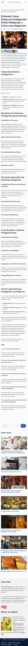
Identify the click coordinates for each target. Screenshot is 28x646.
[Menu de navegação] (2, 2)
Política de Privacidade (14, 642)
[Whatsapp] (2, 51)
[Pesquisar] (23, 426)
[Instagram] (5, 51)
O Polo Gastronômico (18, 624)
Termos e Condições (6, 644)
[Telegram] (16, 51)
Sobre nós (3, 642)
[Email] (11, 51)
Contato (16, 644)
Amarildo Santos (6, 29)
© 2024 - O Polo (7, 639)
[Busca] (25, 2)
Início (2, 10)
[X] (13, 51)
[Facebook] (8, 51)
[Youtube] (5, 607)
